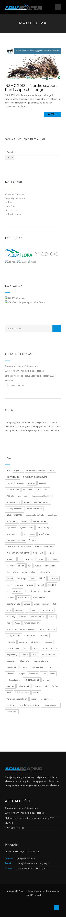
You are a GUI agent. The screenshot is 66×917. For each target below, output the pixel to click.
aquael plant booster (15, 509)
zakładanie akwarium (28, 705)
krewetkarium (23, 597)
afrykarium (18, 470)
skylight (21, 673)
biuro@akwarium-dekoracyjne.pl (32, 863)
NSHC (41, 629)
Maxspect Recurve (37, 616)
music (9, 623)
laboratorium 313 (13, 604)
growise (10, 578)
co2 (41, 553)
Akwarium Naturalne (15, 194)
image (9, 585)
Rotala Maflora (24, 661)
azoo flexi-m (44, 534)
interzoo (52, 584)
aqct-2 (38, 489)
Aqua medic (12, 521)
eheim (21, 565)
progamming (12, 654)
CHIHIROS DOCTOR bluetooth (19, 546)
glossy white (45, 572)
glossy (33, 572)
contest (50, 553)
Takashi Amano (31, 679)
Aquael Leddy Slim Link (41, 496)
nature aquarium (32, 622)
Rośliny (8, 202)
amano (31, 483)
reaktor (35, 654)
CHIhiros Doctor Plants (44, 546)
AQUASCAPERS (26, 527)
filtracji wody (50, 566)
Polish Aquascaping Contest (18, 648)
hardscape (22, 578)
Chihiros (32, 540)
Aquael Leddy (23, 496)
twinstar (10, 686)
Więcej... (52, 114)
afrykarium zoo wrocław (35, 470)
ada (8, 470)
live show (19, 610)
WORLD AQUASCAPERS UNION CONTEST (24, 371)
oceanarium (30, 635)
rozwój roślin (12, 667)
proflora (54, 648)
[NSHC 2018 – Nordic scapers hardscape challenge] (33, 63)
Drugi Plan (10, 206)
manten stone (47, 610)
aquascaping (43, 527)
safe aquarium (37, 667)
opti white (11, 642)
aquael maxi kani (13, 502)
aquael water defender (35, 515)
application (27, 489)
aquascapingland (13, 534)
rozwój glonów (41, 661)
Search (9, 157)
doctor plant (53, 559)
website (36, 692)
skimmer (10, 673)
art (25, 534)
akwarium (13, 477)
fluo (8, 572)
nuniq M (51, 629)
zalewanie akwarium (51, 705)
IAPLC (42, 578)
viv (46, 686)
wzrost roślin (46, 699)
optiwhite (43, 635)
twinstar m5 (23, 686)
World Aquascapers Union (17, 699)
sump (44, 673)
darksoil (30, 559)
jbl (26, 591)
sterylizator (33, 673)
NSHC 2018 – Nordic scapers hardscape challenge (31, 87)
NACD (17, 622)
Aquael (10, 495)
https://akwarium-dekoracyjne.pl (32, 868)
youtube (10, 705)
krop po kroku (39, 597)
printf (45, 648)
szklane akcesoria (13, 680)
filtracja (38, 566)
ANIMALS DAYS (13, 489)
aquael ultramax (14, 514)
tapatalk (46, 680)
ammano (42, 483)
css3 (20, 559)
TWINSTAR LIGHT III (14, 385)
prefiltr (36, 648)
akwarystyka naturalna (15, 483)
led (54, 604)
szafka (52, 673)
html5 (32, 578)
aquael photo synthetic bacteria (36, 502)
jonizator (47, 591)
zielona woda (12, 711)
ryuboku (24, 667)
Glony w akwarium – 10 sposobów (21, 366)
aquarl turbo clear (40, 521)
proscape (24, 654)
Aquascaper (11, 527)
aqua (46, 489)
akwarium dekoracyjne (35, 476)
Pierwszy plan (11, 210)
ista (8, 591)
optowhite (23, 642)
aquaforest (52, 515)
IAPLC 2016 (53, 578)
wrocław (34, 699)
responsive (11, 661)
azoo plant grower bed (16, 540)
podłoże (48, 642)
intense (30, 585)
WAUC (9, 692)
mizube (52, 616)
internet (40, 585)
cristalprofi (11, 559)
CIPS (35, 553)
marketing (11, 616)
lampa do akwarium (41, 604)
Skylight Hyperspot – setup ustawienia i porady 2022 (29, 375)
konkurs (10, 597)
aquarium (25, 521)
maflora (35, 610)
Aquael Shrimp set (34, 509)
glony (15, 572)
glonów (24, 572)
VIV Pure (55, 686)
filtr (29, 565)
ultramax (37, 686)
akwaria (51, 470)
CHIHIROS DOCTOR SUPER (18, 553)
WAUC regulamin (22, 692)
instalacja (19, 585)
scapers (50, 667)
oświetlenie (36, 642)
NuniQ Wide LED (13, 635)
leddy (9, 610)
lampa (27, 604)
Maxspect (23, 616)
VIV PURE (9, 380)
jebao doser (35, 591)
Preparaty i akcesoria (15, 198)
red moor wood (48, 654)
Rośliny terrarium (13, 214)
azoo (32, 534)
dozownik (10, 566)
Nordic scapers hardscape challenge (21, 629)
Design (41, 559)
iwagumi (17, 591)
